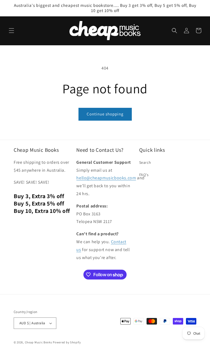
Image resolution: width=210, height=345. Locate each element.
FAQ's (144, 174)
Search (145, 162)
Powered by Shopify (67, 342)
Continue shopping (105, 114)
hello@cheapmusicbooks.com (106, 178)
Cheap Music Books (38, 342)
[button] (11, 31)
